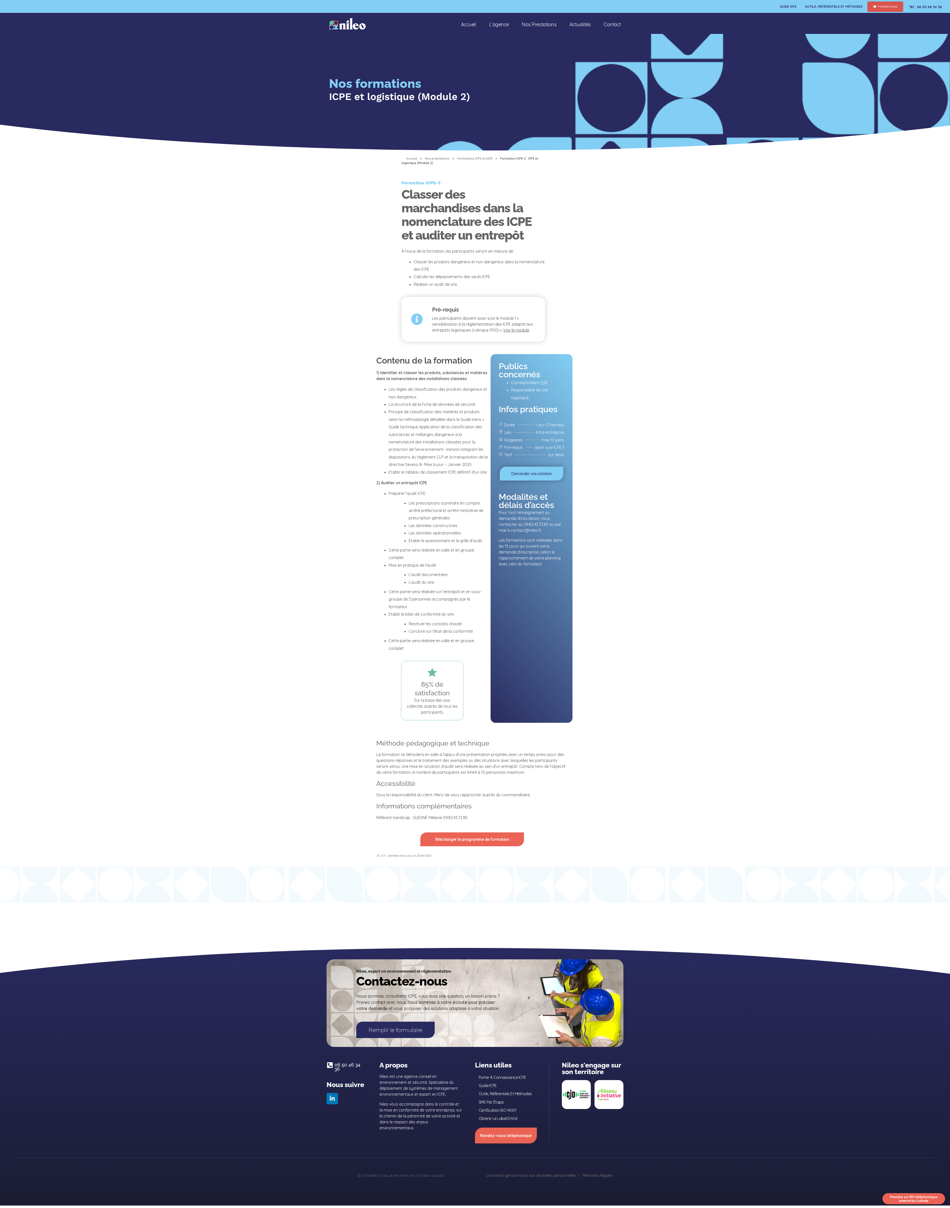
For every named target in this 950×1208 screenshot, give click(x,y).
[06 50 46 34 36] (330, 1065)
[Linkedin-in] (332, 1098)
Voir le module (516, 330)
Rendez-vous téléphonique (506, 1135)
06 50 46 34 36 (347, 1067)
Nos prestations (437, 158)
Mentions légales (598, 1175)
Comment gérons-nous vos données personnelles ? (532, 1175)
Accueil (411, 158)
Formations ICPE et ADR (474, 158)
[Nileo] (347, 24)
